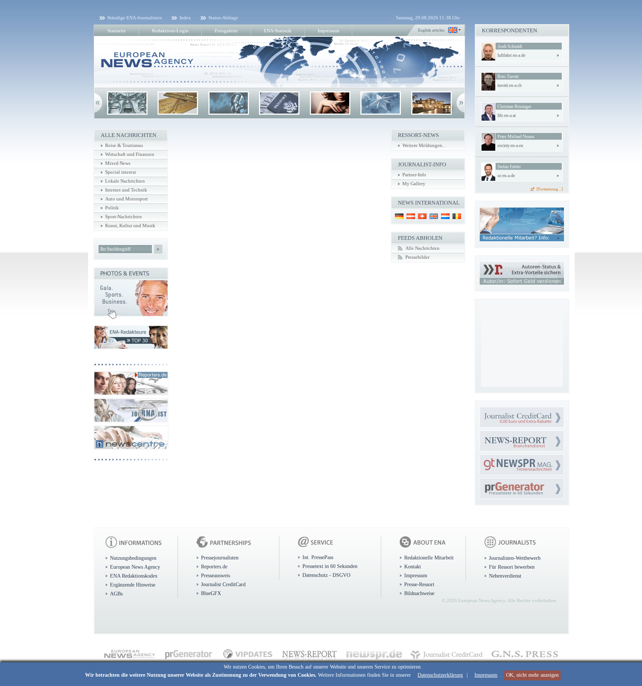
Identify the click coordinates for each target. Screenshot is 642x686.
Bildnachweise (419, 593)
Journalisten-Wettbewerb (515, 558)
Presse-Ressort (419, 584)
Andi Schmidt (509, 46)
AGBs (116, 594)
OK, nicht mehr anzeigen (532, 675)
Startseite (116, 30)
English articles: (431, 30)
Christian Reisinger (514, 106)
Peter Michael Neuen (515, 136)
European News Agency (135, 567)
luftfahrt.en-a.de (511, 55)
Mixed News (117, 163)
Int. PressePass (317, 557)
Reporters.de (214, 566)
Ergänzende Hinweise (132, 585)
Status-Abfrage (223, 17)
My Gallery (413, 183)
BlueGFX (211, 593)
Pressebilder (417, 257)
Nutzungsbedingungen (133, 558)
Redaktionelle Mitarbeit (429, 558)
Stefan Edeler (509, 166)
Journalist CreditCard (223, 584)
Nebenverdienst (505, 576)
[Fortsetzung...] (549, 189)
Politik (112, 207)
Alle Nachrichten (422, 248)
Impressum (485, 675)
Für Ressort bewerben (512, 567)
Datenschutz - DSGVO (326, 575)
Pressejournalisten (220, 558)
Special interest (120, 172)
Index (185, 17)
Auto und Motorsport (126, 199)
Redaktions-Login (170, 30)
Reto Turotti (508, 76)
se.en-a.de (506, 175)
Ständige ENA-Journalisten (134, 17)
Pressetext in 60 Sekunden (329, 566)
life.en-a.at (506, 115)
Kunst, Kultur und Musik (130, 225)
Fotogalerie (226, 30)
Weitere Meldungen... (423, 145)
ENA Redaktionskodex (134, 576)
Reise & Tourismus (124, 145)
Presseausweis (215, 575)
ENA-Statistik (278, 30)
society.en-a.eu (510, 145)
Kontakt (412, 566)
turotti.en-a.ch (509, 85)
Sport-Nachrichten (123, 216)
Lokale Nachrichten (125, 181)
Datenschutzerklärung (440, 675)
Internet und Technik (126, 190)
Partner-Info (414, 174)
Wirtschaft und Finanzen (129, 154)
